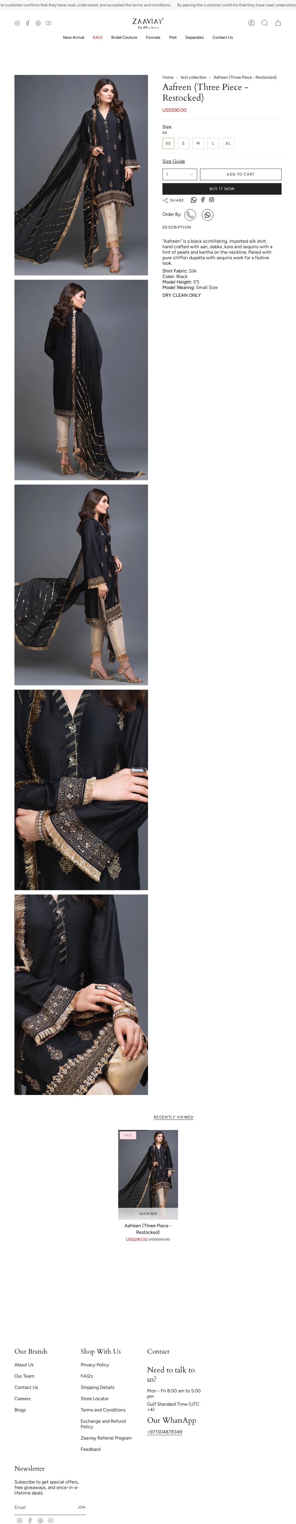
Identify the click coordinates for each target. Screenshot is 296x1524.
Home (168, 77)
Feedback (91, 1449)
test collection (194, 77)
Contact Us (26, 1387)
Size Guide (173, 161)
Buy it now (222, 189)
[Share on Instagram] (211, 199)
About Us (24, 1364)
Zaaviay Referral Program (106, 1438)
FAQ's (87, 1376)
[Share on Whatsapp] (194, 200)
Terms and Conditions (103, 1410)
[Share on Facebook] (203, 199)
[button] (124, 38)
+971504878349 (164, 1432)
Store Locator (95, 1398)
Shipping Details (97, 1387)
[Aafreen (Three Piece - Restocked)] (148, 1175)
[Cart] (278, 23)
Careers (22, 1398)
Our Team (24, 1376)
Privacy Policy (95, 1364)
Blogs (20, 1410)
